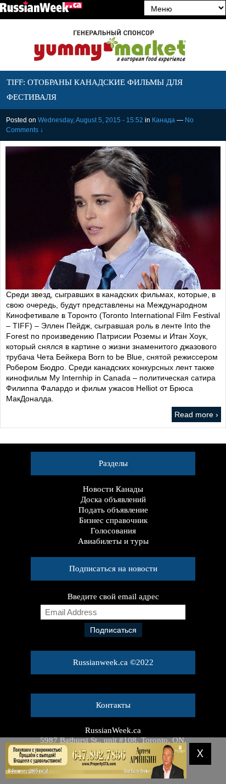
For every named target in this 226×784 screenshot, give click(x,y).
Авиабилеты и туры (113, 541)
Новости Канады (113, 489)
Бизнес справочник (113, 520)
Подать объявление (113, 509)
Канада (163, 120)
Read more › (196, 414)
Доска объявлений (113, 499)
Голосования (113, 530)
